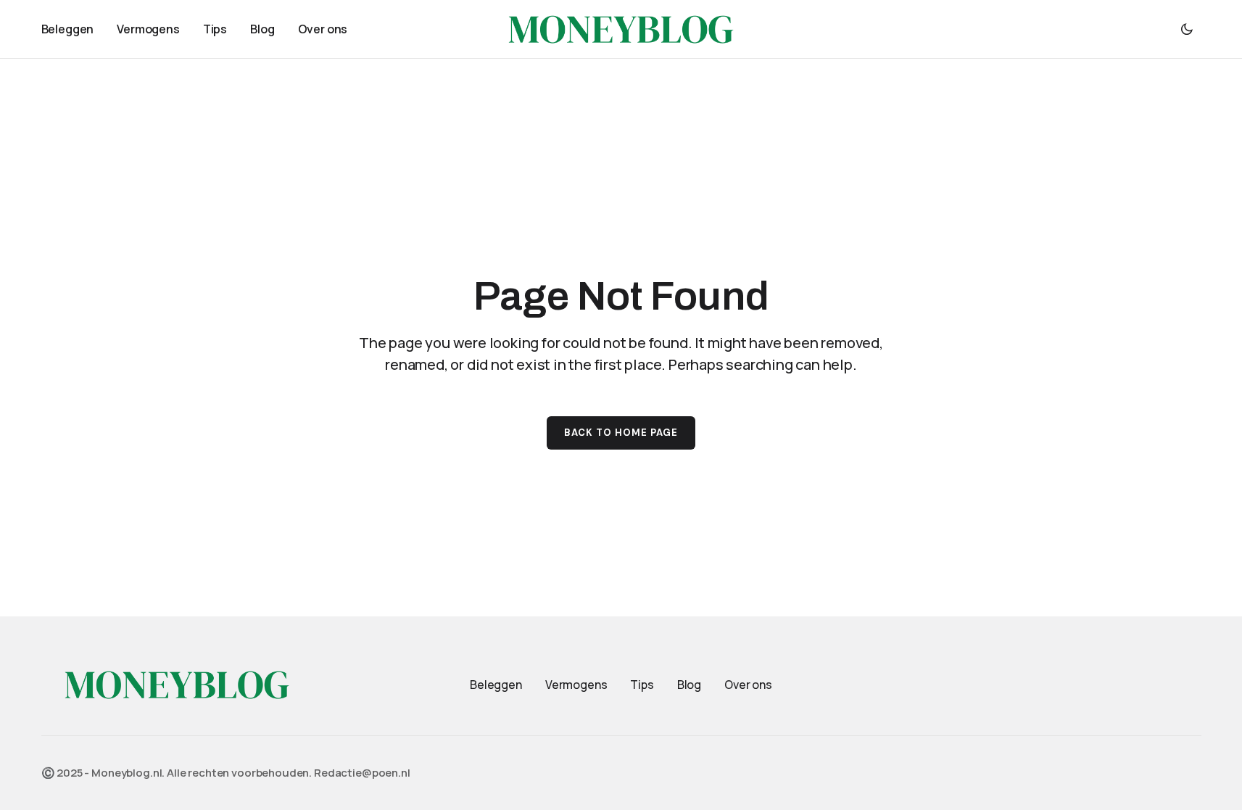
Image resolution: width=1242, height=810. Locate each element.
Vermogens (576, 685)
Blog (689, 685)
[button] (1186, 29)
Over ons (748, 685)
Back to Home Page (621, 432)
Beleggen (496, 685)
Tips (641, 685)
